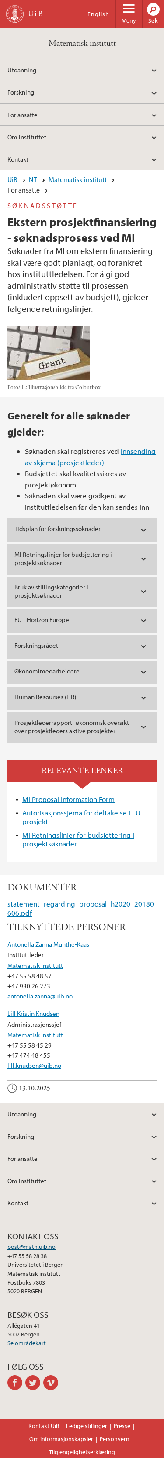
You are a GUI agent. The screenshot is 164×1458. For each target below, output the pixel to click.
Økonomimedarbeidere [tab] (47, 671)
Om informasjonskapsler (61, 1439)
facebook (16, 1382)
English (98, 14)
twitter (34, 1382)
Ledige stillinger (86, 1426)
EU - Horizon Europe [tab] (41, 620)
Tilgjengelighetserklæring (82, 1452)
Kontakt (17, 159)
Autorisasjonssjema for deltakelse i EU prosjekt (81, 817)
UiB (12, 179)
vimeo (52, 1382)
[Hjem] (15, 14)
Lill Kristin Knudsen (33, 1013)
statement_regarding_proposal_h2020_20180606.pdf (80, 908)
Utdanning (21, 69)
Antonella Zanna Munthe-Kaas (48, 944)
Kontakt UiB (43, 1426)
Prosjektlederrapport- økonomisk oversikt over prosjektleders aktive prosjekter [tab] (71, 726)
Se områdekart (26, 1343)
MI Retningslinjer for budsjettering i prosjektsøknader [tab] (63, 558)
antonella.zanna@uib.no (40, 995)
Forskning (20, 92)
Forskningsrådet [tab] (36, 645)
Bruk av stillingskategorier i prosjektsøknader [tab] (51, 591)
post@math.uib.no (31, 1247)
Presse (122, 1426)
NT (33, 179)
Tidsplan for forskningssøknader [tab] (57, 528)
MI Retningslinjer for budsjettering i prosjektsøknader (78, 839)
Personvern (114, 1439)
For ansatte (22, 114)
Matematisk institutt (82, 43)
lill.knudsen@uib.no (34, 1065)
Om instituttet (26, 136)
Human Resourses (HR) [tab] (45, 697)
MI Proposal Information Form (68, 799)
